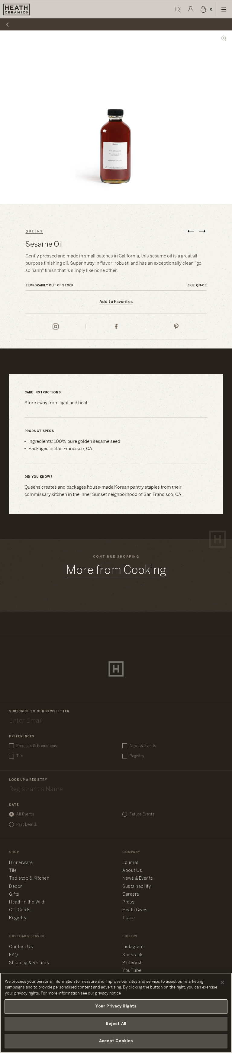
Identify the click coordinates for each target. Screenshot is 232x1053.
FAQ (13, 955)
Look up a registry (28, 780)
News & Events (143, 746)
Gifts (14, 895)
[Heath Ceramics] (116, 669)
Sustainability (136, 887)
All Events (25, 814)
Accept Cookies (116, 1041)
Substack (132, 955)
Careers (130, 895)
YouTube (132, 971)
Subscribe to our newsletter (39, 711)
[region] (116, 1013)
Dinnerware (21, 863)
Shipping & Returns (29, 963)
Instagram (133, 947)
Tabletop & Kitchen (29, 879)
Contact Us (21, 947)
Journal (130, 863)
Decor (15, 887)
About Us (132, 871)
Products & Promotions (36, 746)
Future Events (142, 814)
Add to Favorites (116, 302)
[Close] (222, 982)
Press (128, 902)
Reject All (116, 1024)
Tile (19, 756)
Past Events (26, 824)
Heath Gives (135, 910)
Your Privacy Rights (116, 1006)
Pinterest (132, 963)
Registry (137, 756)
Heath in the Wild (26, 902)
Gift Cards (20, 910)
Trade (128, 918)
